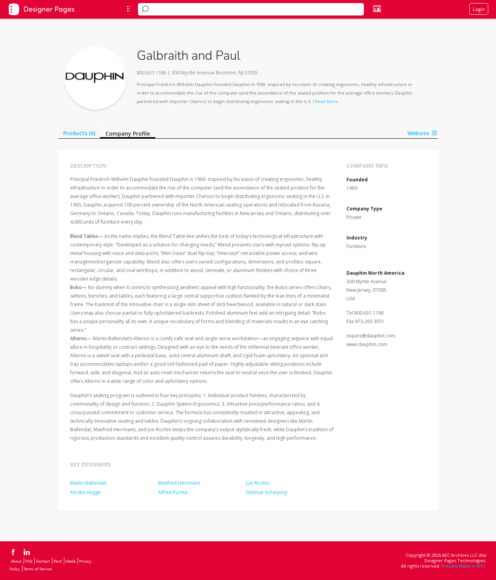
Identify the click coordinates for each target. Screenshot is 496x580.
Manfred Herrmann (179, 483)
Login (479, 9)
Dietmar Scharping (266, 492)
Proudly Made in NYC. (463, 566)
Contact (43, 561)
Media (70, 561)
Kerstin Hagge (85, 492)
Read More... (328, 101)
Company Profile (127, 133)
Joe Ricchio (258, 483)
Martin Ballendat (88, 483)
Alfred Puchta (173, 492)
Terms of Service (37, 569)
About (16, 561)
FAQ (29, 561)
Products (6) (79, 133)
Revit (57, 561)
